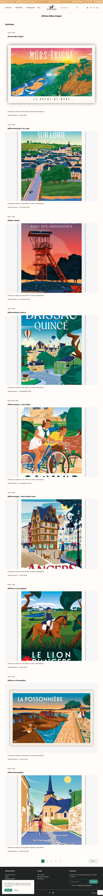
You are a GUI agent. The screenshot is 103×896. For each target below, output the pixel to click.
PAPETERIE (18, 7)
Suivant (93, 861)
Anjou (9, 32)
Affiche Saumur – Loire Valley (19, 405)
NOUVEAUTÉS (30, 7)
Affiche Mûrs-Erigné (15, 37)
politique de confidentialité (84, 885)
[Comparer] (94, 7)
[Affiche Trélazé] (51, 258)
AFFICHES (8, 7)
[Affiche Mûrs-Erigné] (51, 74)
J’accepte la (81, 885)
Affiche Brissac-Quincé (17, 312)
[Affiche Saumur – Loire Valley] (51, 442)
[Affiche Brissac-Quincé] (51, 350)
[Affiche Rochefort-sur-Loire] (51, 166)
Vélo (13, 400)
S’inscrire (93, 881)
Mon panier (40, 879)
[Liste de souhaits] (90, 7)
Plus (39, 7)
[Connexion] (87, 7)
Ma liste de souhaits (43, 876)
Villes (13, 32)
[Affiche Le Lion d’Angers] (51, 626)
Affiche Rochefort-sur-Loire (18, 128)
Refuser (17, 890)
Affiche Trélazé (13, 220)
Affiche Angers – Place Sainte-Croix (22, 496)
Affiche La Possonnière (17, 680)
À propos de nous (10, 874)
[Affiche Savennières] (51, 810)
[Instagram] (53, 892)
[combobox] (67, 7)
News (6, 876)
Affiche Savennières (15, 772)
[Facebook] (49, 892)
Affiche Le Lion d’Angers (17, 588)
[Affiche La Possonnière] (51, 718)
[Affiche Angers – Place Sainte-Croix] (51, 534)
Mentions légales (10, 879)
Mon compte (40, 874)
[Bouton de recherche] (77, 7)
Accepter (8, 890)
